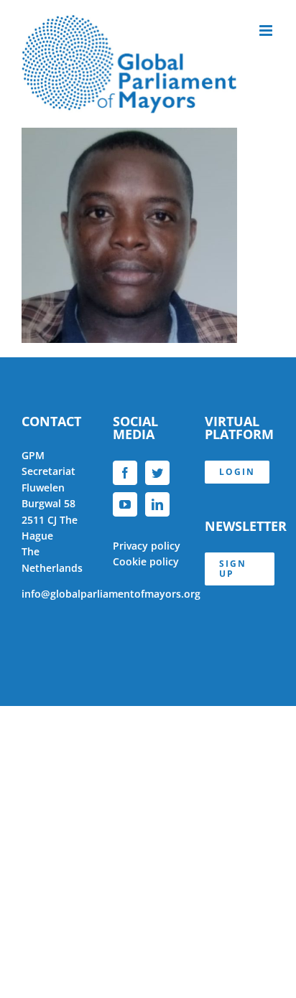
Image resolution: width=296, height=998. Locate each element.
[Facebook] (125, 473)
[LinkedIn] (157, 504)
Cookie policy (146, 561)
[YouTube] (125, 504)
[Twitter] (157, 473)
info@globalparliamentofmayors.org (111, 594)
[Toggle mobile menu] (266, 30)
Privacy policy (146, 545)
